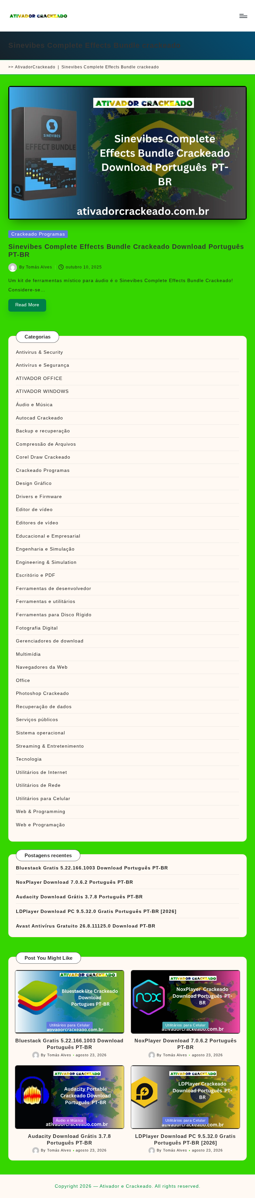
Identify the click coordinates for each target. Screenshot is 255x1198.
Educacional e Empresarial (48, 536)
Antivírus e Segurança (42, 365)
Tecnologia (29, 759)
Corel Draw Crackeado (43, 457)
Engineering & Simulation (46, 562)
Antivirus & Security (39, 352)
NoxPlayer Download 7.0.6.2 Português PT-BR (74, 882)
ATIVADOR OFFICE (39, 378)
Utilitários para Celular (43, 798)
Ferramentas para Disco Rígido (54, 614)
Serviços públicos (37, 719)
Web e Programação (40, 824)
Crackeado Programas (38, 234)
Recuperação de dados (44, 706)
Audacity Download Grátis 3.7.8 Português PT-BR (79, 896)
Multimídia (28, 654)
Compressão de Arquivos (46, 444)
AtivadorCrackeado (35, 67)
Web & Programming (40, 811)
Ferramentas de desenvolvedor (53, 588)
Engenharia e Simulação (45, 549)
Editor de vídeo (34, 509)
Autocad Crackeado (39, 417)
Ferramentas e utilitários (45, 601)
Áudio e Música (34, 404)
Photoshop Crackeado (42, 693)
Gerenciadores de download (50, 640)
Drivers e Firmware (39, 496)
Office (23, 680)
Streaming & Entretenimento (50, 746)
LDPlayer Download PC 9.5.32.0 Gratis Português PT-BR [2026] (96, 911)
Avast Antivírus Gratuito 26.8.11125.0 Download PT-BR (85, 926)
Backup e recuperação (43, 430)
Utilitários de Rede (38, 785)
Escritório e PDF (35, 575)
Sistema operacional (40, 732)
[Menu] (242, 16)
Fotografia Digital (37, 628)
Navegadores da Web (42, 667)
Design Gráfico (34, 483)
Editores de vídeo (37, 522)
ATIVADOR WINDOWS (42, 391)
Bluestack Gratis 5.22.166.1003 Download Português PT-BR (92, 867)
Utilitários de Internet (41, 772)
